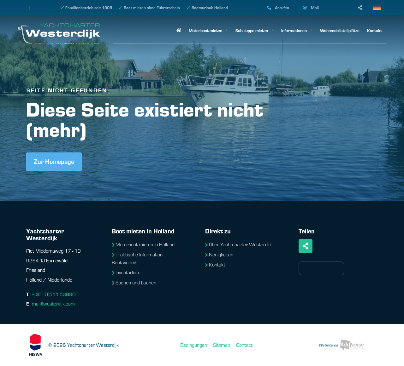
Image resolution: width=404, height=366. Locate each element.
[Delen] (379, 7)
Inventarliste (128, 272)
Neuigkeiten (221, 254)
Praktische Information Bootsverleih (137, 258)
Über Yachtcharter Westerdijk (240, 244)
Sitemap (221, 344)
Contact (244, 344)
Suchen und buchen (136, 282)
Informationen (294, 30)
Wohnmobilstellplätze (339, 30)
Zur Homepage (54, 161)
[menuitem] (179, 30)
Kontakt (374, 30)
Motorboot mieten (205, 30)
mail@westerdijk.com (53, 303)
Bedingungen (193, 344)
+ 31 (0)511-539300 (55, 294)
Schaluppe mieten (251, 30)
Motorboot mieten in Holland (145, 244)
